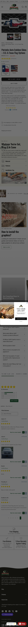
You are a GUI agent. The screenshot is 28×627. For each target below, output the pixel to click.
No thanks (21, 321)
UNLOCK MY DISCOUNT (21, 318)
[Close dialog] (27, 303)
